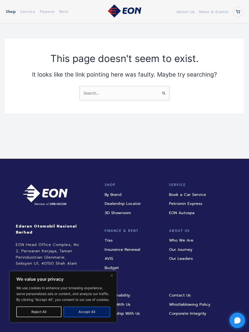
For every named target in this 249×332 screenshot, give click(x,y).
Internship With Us (122, 313)
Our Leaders (181, 259)
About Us (185, 12)
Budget (112, 268)
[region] (63, 296)
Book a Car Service (187, 195)
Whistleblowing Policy (189, 304)
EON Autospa (182, 213)
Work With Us (117, 304)
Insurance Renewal (122, 250)
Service (27, 11)
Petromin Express (185, 204)
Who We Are (181, 240)
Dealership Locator (123, 204)
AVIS (109, 259)
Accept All (87, 312)
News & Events (214, 12)
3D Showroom (118, 213)
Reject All (38, 312)
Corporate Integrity (187, 313)
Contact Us (180, 295)
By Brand (113, 195)
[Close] (112, 275)
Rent (63, 11)
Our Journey (180, 250)
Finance (47, 11)
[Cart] (238, 12)
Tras (109, 240)
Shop (11, 11)
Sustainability (117, 295)
